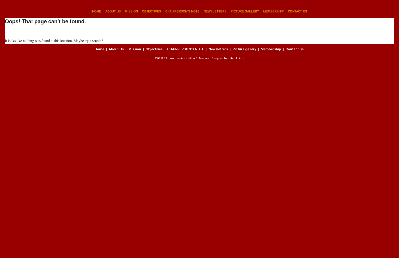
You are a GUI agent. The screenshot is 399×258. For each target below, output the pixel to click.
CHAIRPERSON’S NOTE (182, 11)
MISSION (131, 11)
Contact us (295, 49)
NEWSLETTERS (215, 11)
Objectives (154, 49)
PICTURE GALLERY (245, 11)
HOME (96, 11)
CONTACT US (297, 11)
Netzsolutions (236, 58)
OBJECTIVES (151, 11)
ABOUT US (113, 11)
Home (99, 49)
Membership (271, 49)
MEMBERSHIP (273, 11)
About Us (116, 49)
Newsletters (219, 49)
